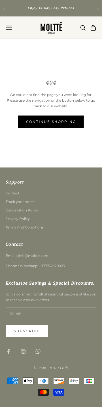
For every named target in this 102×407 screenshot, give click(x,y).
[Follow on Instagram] (23, 351)
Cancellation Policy (22, 210)
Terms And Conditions (25, 227)
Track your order (20, 202)
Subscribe (27, 331)
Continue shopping (51, 121)
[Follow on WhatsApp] (38, 351)
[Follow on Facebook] (8, 351)
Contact (13, 193)
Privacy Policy (18, 219)
